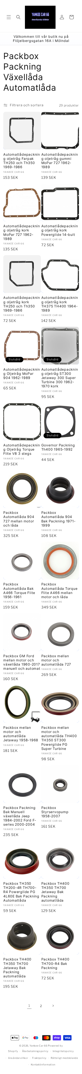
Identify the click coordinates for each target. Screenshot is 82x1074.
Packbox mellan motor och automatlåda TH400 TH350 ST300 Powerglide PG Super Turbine (59, 738)
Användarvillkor (18, 1058)
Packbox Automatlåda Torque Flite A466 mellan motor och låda (59, 590)
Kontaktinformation (43, 1064)
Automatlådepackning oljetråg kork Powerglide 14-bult (59, 230)
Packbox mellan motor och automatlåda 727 (56, 660)
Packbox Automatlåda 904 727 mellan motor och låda (18, 519)
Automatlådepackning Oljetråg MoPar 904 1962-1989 (21, 373)
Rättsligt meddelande (64, 1058)
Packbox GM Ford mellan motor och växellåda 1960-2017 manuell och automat (21, 662)
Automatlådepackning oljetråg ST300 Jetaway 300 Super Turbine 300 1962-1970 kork (59, 377)
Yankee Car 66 (38, 1045)
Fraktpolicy (39, 1058)
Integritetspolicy (63, 1051)
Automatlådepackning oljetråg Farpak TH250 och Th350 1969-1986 (21, 160)
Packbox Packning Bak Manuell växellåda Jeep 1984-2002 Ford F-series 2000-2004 (19, 816)
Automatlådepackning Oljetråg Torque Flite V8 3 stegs (21, 449)
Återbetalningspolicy (35, 1051)
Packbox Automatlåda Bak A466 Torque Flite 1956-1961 (19, 590)
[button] (9, 17)
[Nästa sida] (53, 1006)
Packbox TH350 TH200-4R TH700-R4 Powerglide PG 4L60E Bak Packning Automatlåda (21, 892)
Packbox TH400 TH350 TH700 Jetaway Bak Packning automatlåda (55, 892)
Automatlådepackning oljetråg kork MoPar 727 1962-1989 (21, 232)
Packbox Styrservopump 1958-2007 (55, 812)
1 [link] (29, 1006)
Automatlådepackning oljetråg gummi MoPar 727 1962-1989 (59, 160)
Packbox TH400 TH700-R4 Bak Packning (55, 963)
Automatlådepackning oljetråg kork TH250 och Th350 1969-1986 (21, 304)
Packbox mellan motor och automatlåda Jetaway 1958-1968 (20, 734)
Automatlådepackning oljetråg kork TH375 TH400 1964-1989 (59, 304)
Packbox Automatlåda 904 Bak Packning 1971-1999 (58, 519)
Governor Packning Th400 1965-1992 (58, 447)
